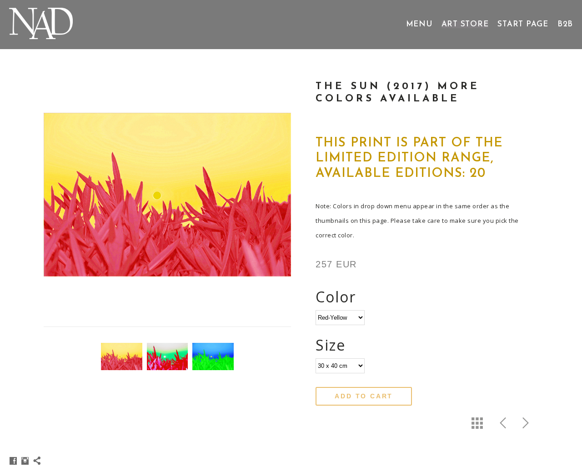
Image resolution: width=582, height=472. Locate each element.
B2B (565, 24)
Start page (522, 24)
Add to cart (364, 396)
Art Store (465, 24)
